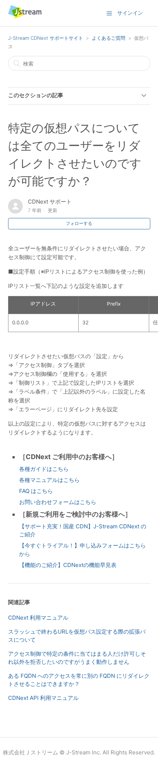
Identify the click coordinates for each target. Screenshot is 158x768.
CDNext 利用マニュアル (38, 617)
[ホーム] (25, 16)
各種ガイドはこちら (44, 468)
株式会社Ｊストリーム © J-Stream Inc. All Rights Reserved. (79, 752)
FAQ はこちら (36, 490)
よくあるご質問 (108, 38)
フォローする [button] (79, 223)
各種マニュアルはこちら (49, 479)
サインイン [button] (130, 13)
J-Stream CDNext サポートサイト (45, 38)
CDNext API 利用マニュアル (43, 697)
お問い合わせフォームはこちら (57, 502)
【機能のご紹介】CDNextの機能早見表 (67, 564)
